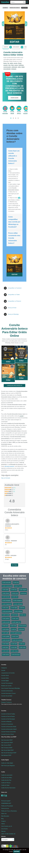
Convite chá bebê (6, 640)
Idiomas (3, 836)
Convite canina (15, 618)
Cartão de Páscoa (5, 782)
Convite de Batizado (6, 721)
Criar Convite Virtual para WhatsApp (10, 688)
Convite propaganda (17, 600)
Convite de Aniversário (7, 690)
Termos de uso (5, 808)
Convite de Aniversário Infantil (8, 729)
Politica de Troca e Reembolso (9, 811)
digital (22, 67)
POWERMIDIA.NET (6, 803)
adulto (11, 63)
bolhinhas (21, 65)
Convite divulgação (6, 600)
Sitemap (3, 831)
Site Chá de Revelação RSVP (8, 752)
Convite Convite (5, 615)
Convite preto (23, 593)
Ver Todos (14, 565)
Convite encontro (6, 622)
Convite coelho (22, 647)
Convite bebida (5, 629)
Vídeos (3, 823)
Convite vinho (15, 596)
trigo (9, 65)
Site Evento (16, 47)
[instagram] (4, 795)
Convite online (5, 607)
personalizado (7, 69)
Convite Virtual (5, 675)
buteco (5, 63)
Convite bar (13, 629)
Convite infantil (5, 643)
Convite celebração (18, 604)
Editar (8, 362)
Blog (2, 818)
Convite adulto (5, 589)
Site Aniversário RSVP (6, 740)
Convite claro (5, 625)
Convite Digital (5, 680)
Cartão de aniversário (6, 775)
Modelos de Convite (6, 685)
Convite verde (13, 625)
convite (21, 416)
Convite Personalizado (7, 683)
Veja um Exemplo (5, 478)
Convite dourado (6, 596)
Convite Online (5, 678)
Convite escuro (15, 593)
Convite (6, 47)
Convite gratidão (5, 636)
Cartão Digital (5, 759)
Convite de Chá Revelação (8, 719)
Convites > (5, 7)
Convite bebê (14, 643)
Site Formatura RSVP (6, 747)
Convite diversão (22, 625)
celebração (14, 67)
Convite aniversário (6, 582)
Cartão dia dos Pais (6, 780)
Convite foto (22, 607)
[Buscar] (24, 2)
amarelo (5, 65)
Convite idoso (14, 589)
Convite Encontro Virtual (7, 734)
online (19, 67)
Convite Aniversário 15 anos (8, 693)
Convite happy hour (16, 622)
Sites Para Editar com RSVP (8, 736)
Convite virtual (14, 615)
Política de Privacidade (7, 806)
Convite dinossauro (15, 654)
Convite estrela (5, 651)
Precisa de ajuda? (5, 800)
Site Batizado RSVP (6, 755)
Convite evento (15, 636)
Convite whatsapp (18, 611)
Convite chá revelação (17, 640)
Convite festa (16, 582)
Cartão (3, 771)
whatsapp (13, 69)
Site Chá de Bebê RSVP (7, 750)
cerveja (15, 63)
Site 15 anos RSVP (6, 745)
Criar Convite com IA (6, 826)
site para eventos (9, 466)
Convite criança (14, 651)
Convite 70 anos (18, 586)
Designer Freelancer (11, 703)
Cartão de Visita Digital (7, 763)
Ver (15, 487)
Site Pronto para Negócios (8, 765)
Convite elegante (23, 589)
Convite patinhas (6, 618)
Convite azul (22, 643)
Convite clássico (5, 593)
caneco (16, 65)
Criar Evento (4, 828)
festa (12, 65)
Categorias (4, 667)
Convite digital (14, 607)
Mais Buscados (5, 816)
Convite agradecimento (16, 633)
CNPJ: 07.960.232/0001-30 (8, 833)
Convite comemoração (7, 586)
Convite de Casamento (7, 724)
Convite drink (21, 629)
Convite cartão (5, 633)
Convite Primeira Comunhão (8, 731)
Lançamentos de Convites (8, 673)
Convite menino (5, 654)
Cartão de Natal (5, 785)
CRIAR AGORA (14, 97)
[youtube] (6, 795)
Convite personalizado (7, 611)
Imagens (3, 821)
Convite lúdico (5, 647)
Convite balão (14, 647)
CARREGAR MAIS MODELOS (14, 385)
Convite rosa (23, 615)
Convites (3, 664)
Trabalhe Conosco (6, 699)
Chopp (19, 63)
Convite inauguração (6, 604)
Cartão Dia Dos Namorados (8, 787)
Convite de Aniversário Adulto (8, 726)
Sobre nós (4, 792)
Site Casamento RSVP (7, 742)
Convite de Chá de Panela (8, 716)
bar (8, 63)
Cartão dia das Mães (6, 777)
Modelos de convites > (15, 7)
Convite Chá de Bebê (6, 696)
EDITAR (14, 41)
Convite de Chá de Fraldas (8, 714)
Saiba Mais (8, 353)
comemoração (7, 67)
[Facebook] (2, 795)
